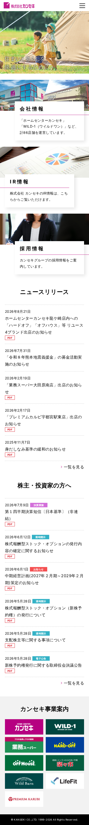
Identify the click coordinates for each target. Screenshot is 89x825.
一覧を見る (74, 466)
